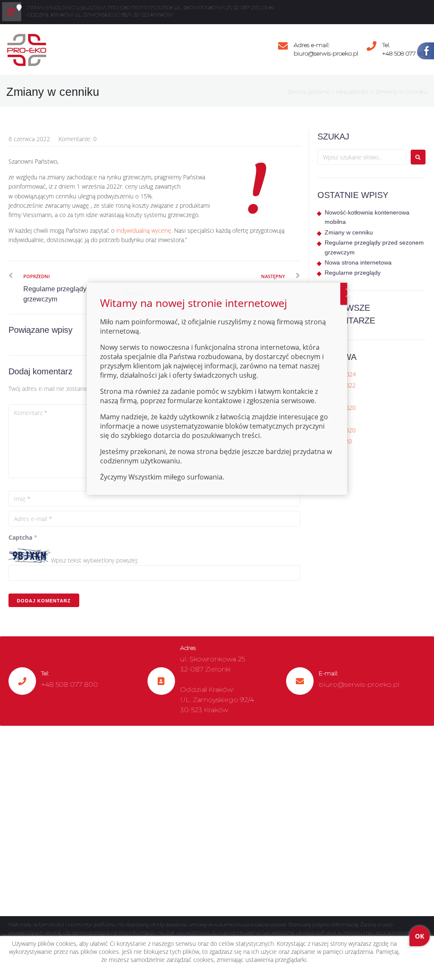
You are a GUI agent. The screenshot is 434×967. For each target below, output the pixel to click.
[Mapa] (217, 821)
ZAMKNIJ (343, 294)
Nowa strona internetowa (358, 262)
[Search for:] (361, 157)
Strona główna (308, 91)
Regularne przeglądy (353, 272)
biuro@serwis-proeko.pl (326, 53)
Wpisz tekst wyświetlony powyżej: (94, 560)
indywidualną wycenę (143, 230)
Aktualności (352, 91)
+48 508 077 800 (405, 53)
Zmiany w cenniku (349, 232)
